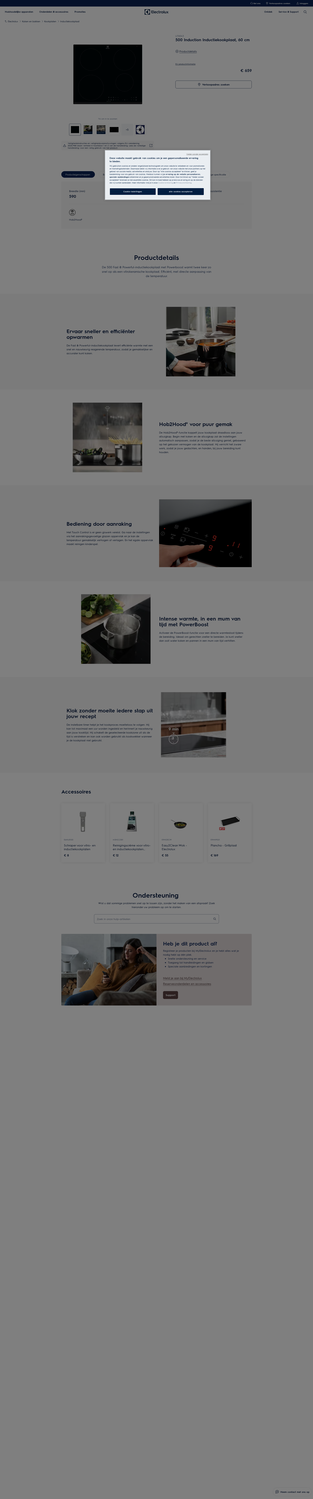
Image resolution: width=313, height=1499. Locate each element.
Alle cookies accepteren (181, 191)
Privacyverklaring (184, 182)
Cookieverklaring (165, 182)
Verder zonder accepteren (197, 154)
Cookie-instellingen (132, 191)
